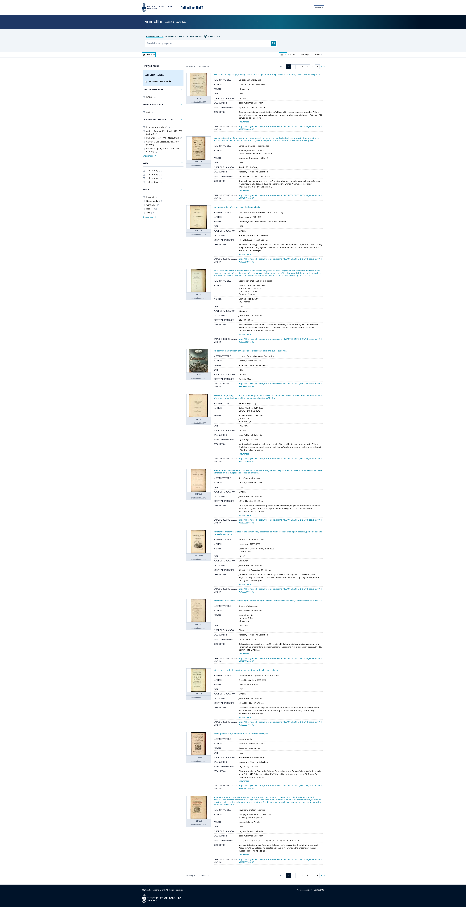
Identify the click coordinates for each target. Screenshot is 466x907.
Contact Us (319, 890)
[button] (163, 89)
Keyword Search (154, 36)
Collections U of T (157, 890)
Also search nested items (158, 82)
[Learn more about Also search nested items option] (169, 81)
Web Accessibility (304, 890)
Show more (244, 121)
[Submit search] (273, 43)
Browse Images (194, 36)
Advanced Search (174, 36)
